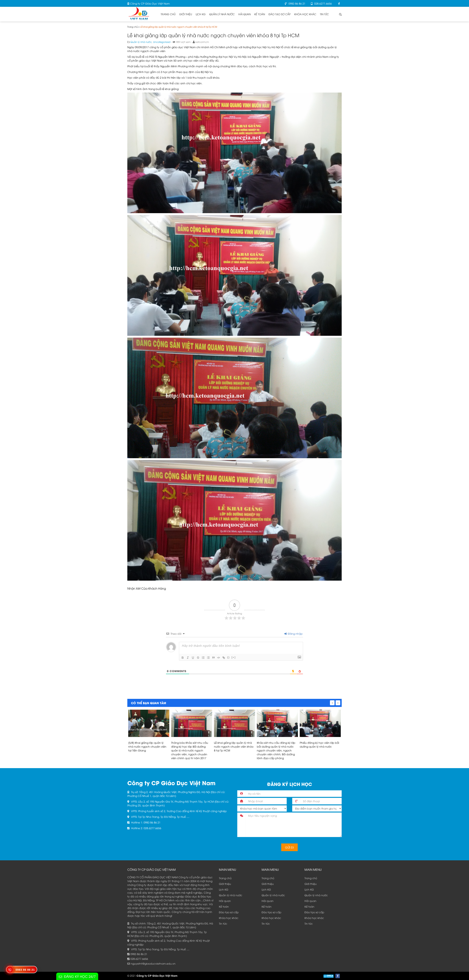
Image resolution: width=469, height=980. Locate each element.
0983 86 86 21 (296, 3)
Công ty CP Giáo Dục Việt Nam (149, 3)
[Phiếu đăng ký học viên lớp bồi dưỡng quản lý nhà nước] (277, 723)
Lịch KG (201, 14)
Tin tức (324, 14)
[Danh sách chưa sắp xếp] (208, 657)
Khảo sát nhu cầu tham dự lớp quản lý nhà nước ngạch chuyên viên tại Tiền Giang (319, 746)
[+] (234, 657)
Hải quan (244, 14)
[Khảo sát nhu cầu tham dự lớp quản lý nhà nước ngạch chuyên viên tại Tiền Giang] (320, 723)
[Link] (223, 657)
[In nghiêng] (187, 657)
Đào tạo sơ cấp (280, 14)
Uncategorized (161, 41)
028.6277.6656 (322, 3)
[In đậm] (182, 657)
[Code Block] (218, 657)
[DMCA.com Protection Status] (328, 975)
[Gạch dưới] (192, 657)
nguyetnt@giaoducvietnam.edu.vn (153, 963)
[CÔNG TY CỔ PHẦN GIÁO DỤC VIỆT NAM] (138, 12)
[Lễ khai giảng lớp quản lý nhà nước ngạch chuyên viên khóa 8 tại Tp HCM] (191, 723)
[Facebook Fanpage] (339, 3)
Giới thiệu (185, 14)
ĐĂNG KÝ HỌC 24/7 (80, 976)
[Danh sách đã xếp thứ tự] (203, 657)
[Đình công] (198, 657)
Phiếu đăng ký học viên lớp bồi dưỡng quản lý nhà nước (276, 744)
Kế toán (259, 14)
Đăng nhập (295, 633)
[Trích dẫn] (213, 657)
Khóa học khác (305, 14)
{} (228, 657)
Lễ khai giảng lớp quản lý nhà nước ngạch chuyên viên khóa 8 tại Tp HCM (191, 746)
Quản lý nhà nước (222, 14)
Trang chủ (168, 14)
